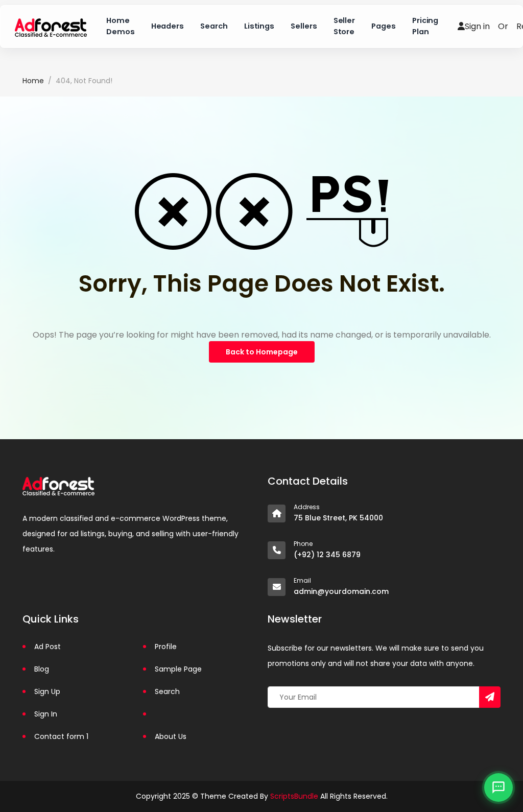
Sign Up (47, 691)
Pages (383, 26)
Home (33, 81)
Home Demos (120, 26)
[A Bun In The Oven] (51, 26)
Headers (167, 26)
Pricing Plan (425, 26)
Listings (259, 26)
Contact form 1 (61, 736)
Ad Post (47, 646)
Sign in (477, 26)
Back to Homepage (262, 352)
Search (214, 26)
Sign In (45, 714)
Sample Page (178, 669)
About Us (170, 736)
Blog (41, 669)
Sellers (304, 26)
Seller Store (344, 26)
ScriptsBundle (294, 796)
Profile (166, 646)
